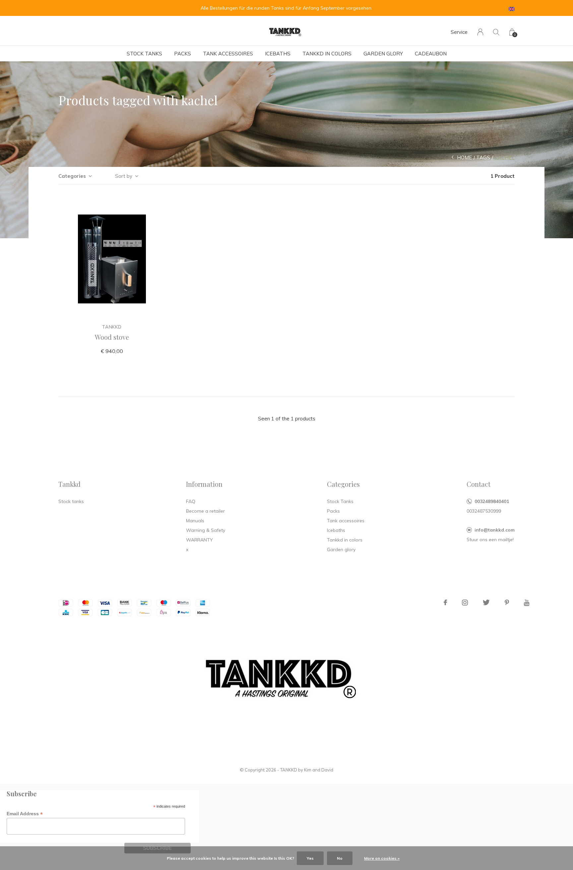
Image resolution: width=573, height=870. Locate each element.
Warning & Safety (205, 530)
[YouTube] (527, 603)
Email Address (25, 814)
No (340, 858)
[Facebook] (445, 603)
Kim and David (318, 769)
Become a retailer (205, 511)
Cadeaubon (431, 53)
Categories (72, 176)
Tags (483, 157)
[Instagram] (465, 603)
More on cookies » (382, 858)
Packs (182, 53)
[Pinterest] (507, 603)
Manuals (195, 521)
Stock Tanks (144, 53)
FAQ (190, 501)
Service (459, 32)
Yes (310, 858)
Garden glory (383, 53)
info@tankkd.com (495, 530)
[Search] (496, 32)
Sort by (123, 176)
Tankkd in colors (326, 53)
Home (464, 157)
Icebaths (277, 53)
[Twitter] (486, 603)
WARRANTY (199, 540)
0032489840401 (492, 501)
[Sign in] (480, 32)
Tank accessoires (228, 53)
